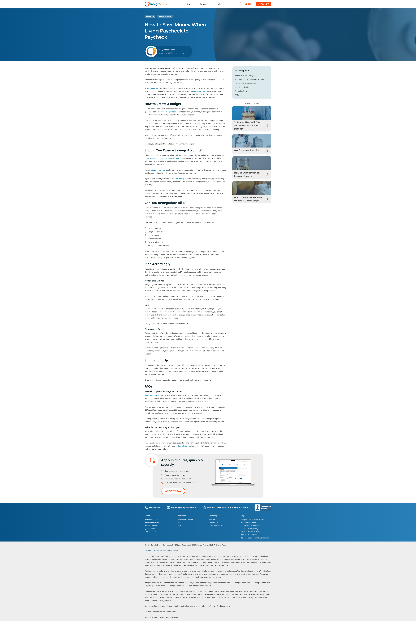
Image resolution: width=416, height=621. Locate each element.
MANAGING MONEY (165, 16)
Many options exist (152, 395)
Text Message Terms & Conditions (255, 538)
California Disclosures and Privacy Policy (161, 550)
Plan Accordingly (242, 87)
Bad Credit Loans (151, 519)
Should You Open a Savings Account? (250, 79)
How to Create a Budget (245, 75)
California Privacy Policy (250, 532)
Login (248, 4)
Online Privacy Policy (249, 529)
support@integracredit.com (183, 508)
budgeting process (169, 112)
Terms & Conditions (249, 535)
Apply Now (263, 4)
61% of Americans (152, 88)
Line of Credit (150, 532)
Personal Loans (151, 526)
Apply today (173, 491)
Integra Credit (169, 50)
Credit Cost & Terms (185, 519)
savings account (158, 170)
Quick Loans (150, 529)
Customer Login (215, 526)
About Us (212, 519)
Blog (178, 522)
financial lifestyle (201, 91)
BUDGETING (150, 16)
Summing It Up (241, 91)
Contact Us (213, 522)
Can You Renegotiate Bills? (245, 83)
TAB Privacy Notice (248, 522)
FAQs (237, 95)
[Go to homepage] (156, 4)
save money (179, 178)
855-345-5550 (155, 508)
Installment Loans (152, 522)
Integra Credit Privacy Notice (253, 519)
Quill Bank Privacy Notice (251, 526)
